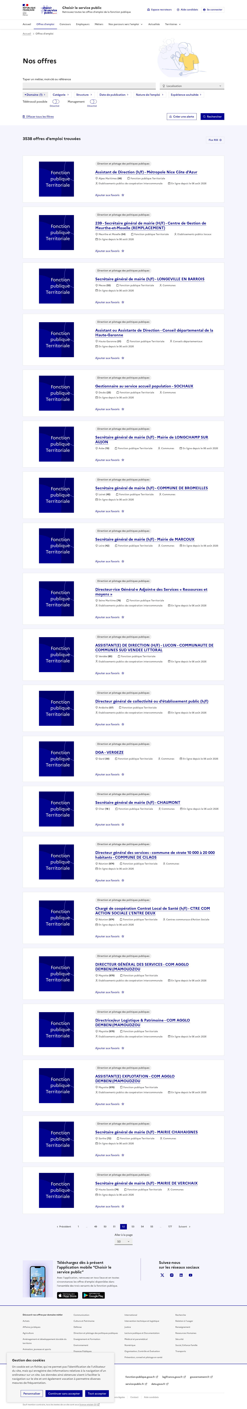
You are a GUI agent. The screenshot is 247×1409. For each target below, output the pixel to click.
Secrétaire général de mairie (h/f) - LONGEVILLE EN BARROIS (149, 279)
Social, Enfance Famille (186, 1345)
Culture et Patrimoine (84, 1321)
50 (105, 1226)
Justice (128, 1327)
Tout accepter (97, 1394)
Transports (180, 1351)
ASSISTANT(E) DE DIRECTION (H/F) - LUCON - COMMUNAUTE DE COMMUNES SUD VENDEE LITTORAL (154, 648)
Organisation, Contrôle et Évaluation (142, 1351)
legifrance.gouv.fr (172, 1377)
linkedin (181, 1275)
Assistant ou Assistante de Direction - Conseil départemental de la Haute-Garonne (154, 333)
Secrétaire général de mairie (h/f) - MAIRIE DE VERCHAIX (146, 1183)
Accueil (27, 24)
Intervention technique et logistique (142, 1321)
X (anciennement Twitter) (162, 1275)
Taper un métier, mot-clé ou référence (47, 79)
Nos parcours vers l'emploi (124, 24)
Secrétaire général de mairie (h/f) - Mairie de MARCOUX (144, 539)
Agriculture (28, 1333)
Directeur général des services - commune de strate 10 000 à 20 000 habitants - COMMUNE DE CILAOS (155, 855)
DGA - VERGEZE (109, 752)
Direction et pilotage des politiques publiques (96, 1333)
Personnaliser (31, 1394)
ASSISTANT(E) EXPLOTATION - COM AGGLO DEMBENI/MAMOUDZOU (135, 1079)
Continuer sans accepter (64, 1394)
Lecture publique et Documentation (142, 1333)
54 (142, 1226)
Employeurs (82, 24)
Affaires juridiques (31, 1327)
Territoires (171, 24)
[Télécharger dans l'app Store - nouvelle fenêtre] (67, 1295)
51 (114, 1226)
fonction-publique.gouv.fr (140, 1377)
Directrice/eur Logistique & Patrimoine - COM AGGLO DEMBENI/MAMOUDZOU (142, 1023)
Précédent (65, 1226)
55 (151, 1226)
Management (76, 102)
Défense (78, 1327)
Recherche (180, 1315)
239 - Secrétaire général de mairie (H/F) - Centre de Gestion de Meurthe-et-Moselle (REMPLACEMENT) (150, 225)
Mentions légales (117, 1397)
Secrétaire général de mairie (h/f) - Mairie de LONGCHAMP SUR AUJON (151, 440)
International (131, 1315)
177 (170, 1226)
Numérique (130, 1345)
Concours (65, 24)
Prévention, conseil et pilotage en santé (143, 1357)
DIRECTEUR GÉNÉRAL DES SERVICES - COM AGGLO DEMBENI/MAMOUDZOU (142, 967)
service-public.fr (135, 1384)
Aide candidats (189, 9)
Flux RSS (213, 140)
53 (133, 1226)
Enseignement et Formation (87, 1339)
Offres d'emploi (45, 24)
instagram (171, 1275)
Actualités (154, 24)
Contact (134, 1397)
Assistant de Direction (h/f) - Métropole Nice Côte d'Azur (146, 172)
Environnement (81, 1345)
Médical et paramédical (136, 1339)
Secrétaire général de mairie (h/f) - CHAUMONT (137, 802)
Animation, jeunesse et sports (37, 1349)
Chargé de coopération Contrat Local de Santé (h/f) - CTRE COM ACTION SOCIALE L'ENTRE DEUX (152, 911)
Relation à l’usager (184, 1321)
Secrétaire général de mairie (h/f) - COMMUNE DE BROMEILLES (151, 488)
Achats (26, 1321)
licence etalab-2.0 (87, 1404)
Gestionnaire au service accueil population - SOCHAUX (144, 386)
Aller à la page (124, 1235)
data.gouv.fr (158, 1384)
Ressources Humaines (185, 1333)
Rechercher (214, 117)
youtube (190, 1275)
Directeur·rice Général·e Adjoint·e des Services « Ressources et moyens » (151, 592)
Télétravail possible (35, 102)
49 (95, 1226)
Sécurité (179, 1339)
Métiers (99, 24)
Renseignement (182, 1327)
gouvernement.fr (200, 1377)
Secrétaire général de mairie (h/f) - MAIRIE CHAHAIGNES (146, 1132)
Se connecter (214, 9)
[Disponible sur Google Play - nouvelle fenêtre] (93, 1295)
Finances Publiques (83, 1351)
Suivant (183, 1226)
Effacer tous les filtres (40, 117)
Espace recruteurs (161, 9)
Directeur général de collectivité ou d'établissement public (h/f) (151, 701)
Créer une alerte (183, 117)
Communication (81, 1315)
